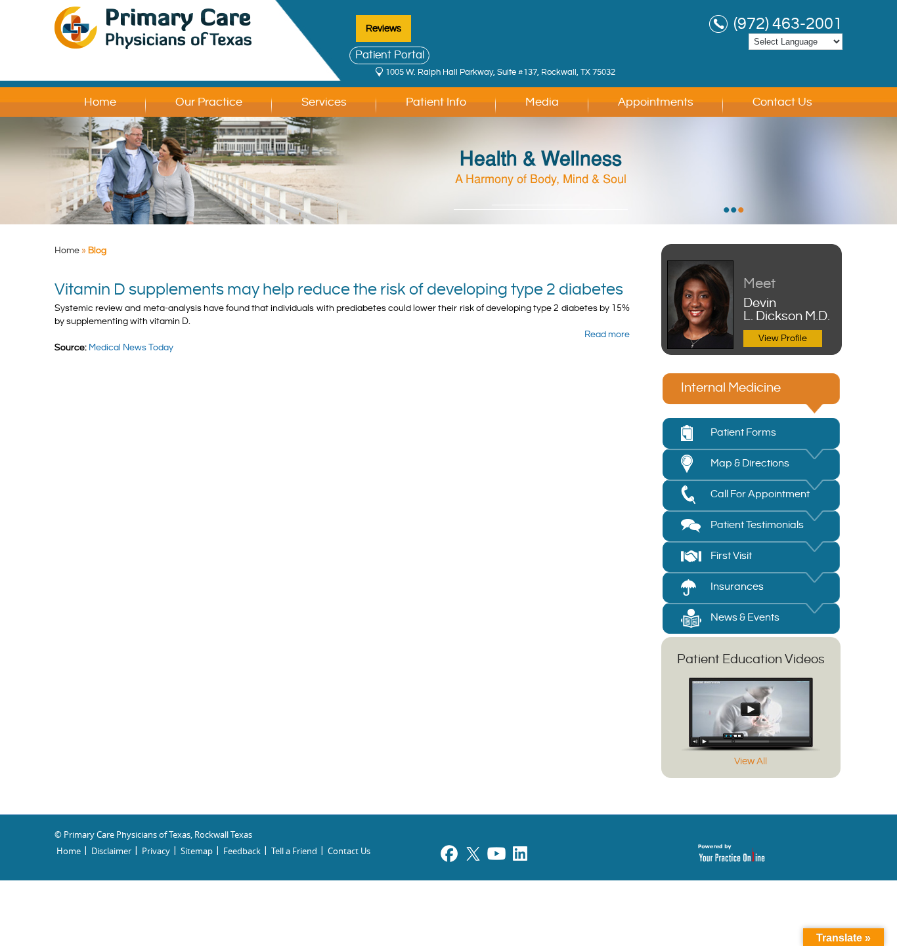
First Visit (731, 556)
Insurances (737, 586)
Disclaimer (111, 851)
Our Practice (208, 102)
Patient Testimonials (757, 525)
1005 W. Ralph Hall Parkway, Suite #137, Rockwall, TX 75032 (500, 72)
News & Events (745, 617)
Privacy (156, 851)
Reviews (383, 28)
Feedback (242, 851)
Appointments (655, 102)
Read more (607, 334)
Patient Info (436, 102)
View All (750, 761)
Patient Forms (743, 432)
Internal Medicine (731, 388)
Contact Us (782, 102)
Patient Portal (389, 55)
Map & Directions (750, 463)
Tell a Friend (294, 851)
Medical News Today (131, 347)
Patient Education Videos (751, 660)
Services (324, 102)
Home (100, 102)
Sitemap (197, 851)
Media (542, 102)
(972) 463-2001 (787, 24)
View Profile (782, 338)
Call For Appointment (760, 494)
